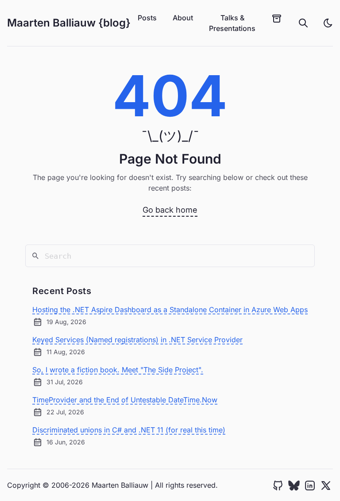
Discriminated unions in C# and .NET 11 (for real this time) (128, 429)
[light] (328, 23)
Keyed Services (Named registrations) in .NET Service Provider (137, 339)
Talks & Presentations (232, 23)
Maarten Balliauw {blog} (69, 22)
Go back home (170, 209)
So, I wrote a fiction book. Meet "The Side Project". (117, 369)
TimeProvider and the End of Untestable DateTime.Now (124, 399)
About (183, 17)
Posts (147, 17)
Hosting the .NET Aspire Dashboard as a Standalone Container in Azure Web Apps (170, 309)
